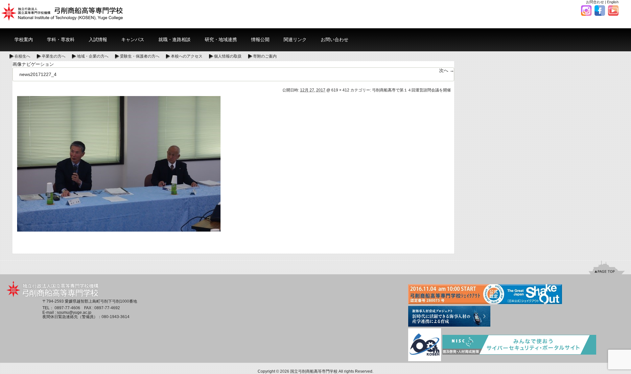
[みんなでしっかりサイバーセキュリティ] (519, 345)
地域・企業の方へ (92, 56)
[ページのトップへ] (607, 267)
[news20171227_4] (119, 163)
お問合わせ (595, 2)
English (613, 2)
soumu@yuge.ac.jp (74, 312)
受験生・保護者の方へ (139, 56)
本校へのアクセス (186, 56)
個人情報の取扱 (228, 56)
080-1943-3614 (115, 317)
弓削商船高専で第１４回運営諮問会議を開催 (411, 90)
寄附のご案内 (265, 56)
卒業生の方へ (53, 56)
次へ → (446, 70)
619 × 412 (340, 90)
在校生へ (22, 56)
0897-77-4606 (67, 308)
